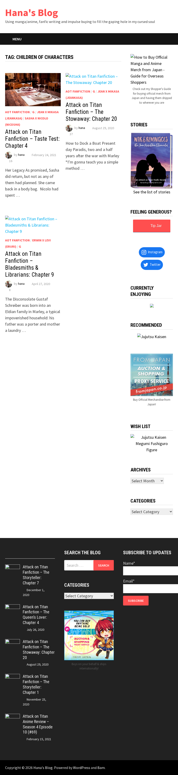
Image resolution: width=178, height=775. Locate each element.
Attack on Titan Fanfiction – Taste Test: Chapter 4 (32, 138)
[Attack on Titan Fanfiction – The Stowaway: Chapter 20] (12, 642)
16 (10, 161)
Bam (101, 767)
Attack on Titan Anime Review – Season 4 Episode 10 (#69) (38, 724)
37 (71, 134)
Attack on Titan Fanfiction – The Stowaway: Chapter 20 (91, 112)
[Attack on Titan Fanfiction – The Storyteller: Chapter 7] (12, 567)
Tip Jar (156, 226)
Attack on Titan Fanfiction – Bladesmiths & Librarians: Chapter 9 (29, 264)
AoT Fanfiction (17, 112)
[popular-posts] (11, 554)
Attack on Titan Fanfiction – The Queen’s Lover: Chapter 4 (36, 614)
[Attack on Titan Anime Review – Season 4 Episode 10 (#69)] (12, 717)
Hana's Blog (31, 12)
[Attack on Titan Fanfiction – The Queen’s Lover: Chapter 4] (12, 607)
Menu (17, 39)
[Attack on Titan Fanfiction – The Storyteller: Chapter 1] (12, 677)
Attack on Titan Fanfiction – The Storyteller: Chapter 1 (36, 684)
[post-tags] (48, 554)
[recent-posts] (24, 554)
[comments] (36, 554)
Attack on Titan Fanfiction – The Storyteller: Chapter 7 (36, 574)
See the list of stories (151, 192)
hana (21, 155)
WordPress (81, 767)
